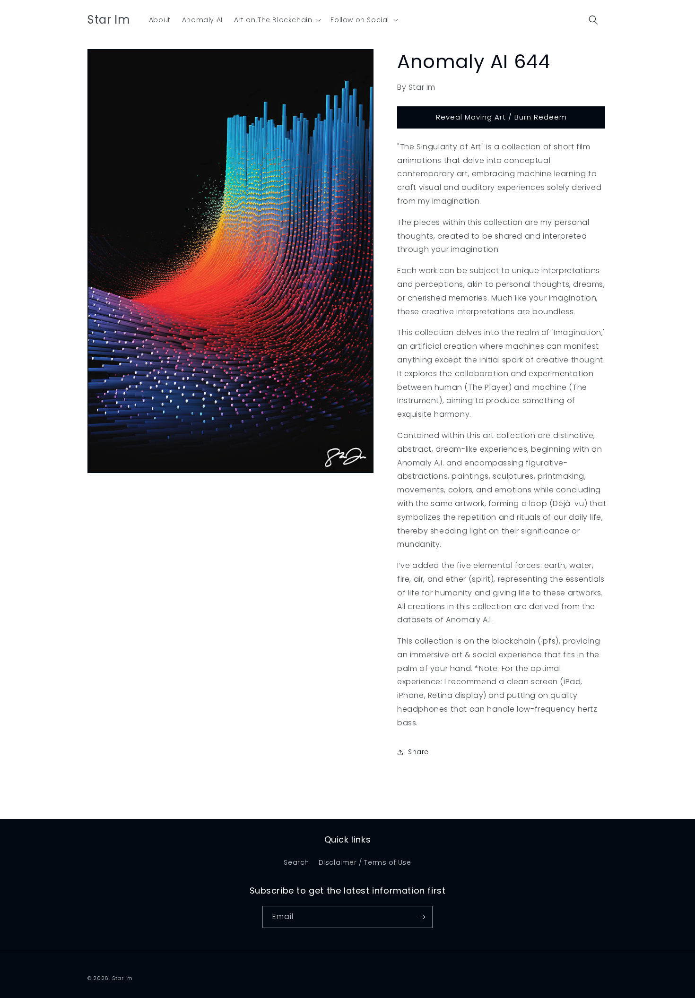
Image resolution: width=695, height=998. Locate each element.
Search (296, 862)
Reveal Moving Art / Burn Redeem (501, 117)
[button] (276, 20)
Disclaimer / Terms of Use (365, 862)
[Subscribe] (421, 917)
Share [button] (418, 752)
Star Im (122, 978)
